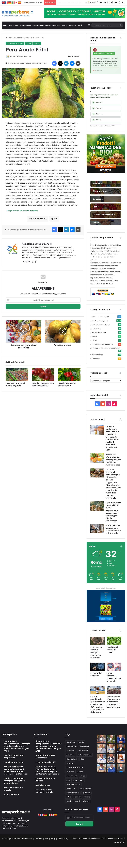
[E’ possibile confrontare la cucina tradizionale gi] (121, 739)
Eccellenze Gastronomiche (102, 344)
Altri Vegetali (84, 746)
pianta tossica (71, 788)
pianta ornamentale (73, 784)
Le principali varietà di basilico (112, 650)
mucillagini (70, 772)
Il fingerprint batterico (96, 674)
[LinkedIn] (66, 63)
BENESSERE (56, 25)
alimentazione (72, 746)
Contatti (121, 839)
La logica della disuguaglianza (105, 588)
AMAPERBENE (13, 25)
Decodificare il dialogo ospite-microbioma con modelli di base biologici (114, 701)
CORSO (64, 25)
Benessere (96, 359)
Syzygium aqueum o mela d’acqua (67, 384)
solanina (87, 797)
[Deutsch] (10, 2)
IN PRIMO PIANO (25, 25)
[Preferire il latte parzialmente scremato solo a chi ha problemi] (97, 528)
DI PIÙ (80, 25)
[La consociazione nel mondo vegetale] (17, 374)
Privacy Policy (50, 839)
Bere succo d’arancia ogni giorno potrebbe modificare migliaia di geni (113, 459)
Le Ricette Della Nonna (75, 767)
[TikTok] (35, 261)
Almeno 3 (97, 108)
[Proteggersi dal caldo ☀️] (111, 739)
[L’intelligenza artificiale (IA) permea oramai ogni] (121, 748)
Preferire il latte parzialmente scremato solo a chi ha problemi (113, 529)
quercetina (86, 793)
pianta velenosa (85, 788)
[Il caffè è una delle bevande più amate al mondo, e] (101, 739)
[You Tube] (29, 261)
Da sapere (73, 25)
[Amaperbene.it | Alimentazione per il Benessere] (21, 13)
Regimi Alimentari (99, 332)
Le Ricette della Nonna (101, 324)
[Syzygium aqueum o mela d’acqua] (69, 374)
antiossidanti (83, 751)
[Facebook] (54, 63)
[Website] (23, 261)
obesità (80, 772)
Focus (94, 340)
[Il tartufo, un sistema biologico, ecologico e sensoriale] (97, 641)
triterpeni (86, 801)
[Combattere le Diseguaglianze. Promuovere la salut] (121, 768)
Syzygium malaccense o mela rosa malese (43, 384)
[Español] (19, 2)
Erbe (82, 759)
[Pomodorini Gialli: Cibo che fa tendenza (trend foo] (111, 768)
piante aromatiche (73, 793)
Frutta (28, 43)
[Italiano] (13, 2)
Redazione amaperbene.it (19, 56)
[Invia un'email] (30, 56)
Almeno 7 (97, 120)
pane (68, 780)
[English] (3, 2)
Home (9, 38)
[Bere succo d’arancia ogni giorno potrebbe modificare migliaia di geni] (97, 458)
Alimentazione (97, 355)
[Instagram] (32, 261)
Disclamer (38, 839)
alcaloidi (81, 742)
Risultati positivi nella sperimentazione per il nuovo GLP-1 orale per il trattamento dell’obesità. (97, 704)
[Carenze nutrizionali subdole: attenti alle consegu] (121, 758)
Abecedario (96, 328)
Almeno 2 (97, 102)
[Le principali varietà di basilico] (114, 641)
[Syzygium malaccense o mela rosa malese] (43, 374)
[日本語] (16, 2)
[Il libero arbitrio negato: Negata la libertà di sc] (111, 758)
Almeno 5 (97, 114)
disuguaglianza (72, 759)
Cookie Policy (63, 839)
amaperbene (71, 751)
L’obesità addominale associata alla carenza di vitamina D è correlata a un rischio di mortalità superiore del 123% (112, 438)
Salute (94, 336)
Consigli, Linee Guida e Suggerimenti (106, 348)
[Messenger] (72, 63)
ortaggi (82, 776)
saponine (77, 797)
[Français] (6, 2)
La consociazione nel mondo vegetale (15, 384)
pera (75, 780)
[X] (60, 63)
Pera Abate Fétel (38, 218)
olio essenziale (72, 776)
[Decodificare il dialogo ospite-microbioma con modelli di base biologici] (114, 690)
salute (69, 797)
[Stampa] (78, 63)
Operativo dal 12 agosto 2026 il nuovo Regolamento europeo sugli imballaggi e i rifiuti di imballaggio (113, 511)
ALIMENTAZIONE (38, 25)
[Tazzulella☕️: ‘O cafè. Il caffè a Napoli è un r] (101, 768)
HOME (5, 25)
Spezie (69, 801)
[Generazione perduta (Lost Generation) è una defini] (101, 748)
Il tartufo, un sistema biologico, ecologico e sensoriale (96, 652)
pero (54, 218)
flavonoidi (70, 763)
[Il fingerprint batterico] (97, 667)
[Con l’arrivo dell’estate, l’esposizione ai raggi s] (111, 748)
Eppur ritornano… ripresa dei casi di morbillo (114, 677)
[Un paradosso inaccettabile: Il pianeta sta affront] (101, 758)
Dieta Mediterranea (84, 755)
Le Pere (37, 43)
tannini (77, 801)
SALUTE (48, 25)
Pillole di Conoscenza (100, 317)
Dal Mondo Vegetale (21, 38)
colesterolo (70, 755)
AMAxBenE (83, 839)
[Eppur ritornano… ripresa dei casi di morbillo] (114, 667)
